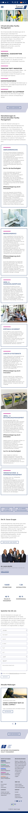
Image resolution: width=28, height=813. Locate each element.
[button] (2, 7)
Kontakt (16, 792)
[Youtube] (3, 2)
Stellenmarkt (4, 795)
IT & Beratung (18, 771)
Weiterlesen (8, 711)
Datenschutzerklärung (14, 673)
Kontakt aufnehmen (14, 107)
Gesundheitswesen (19, 768)
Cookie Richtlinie (18, 797)
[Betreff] (14, 661)
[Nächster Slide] (15, 724)
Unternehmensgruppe (20, 787)
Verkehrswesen (18, 770)
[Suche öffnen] (12, 2)
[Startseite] (21, 7)
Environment (4, 784)
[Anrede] (14, 631)
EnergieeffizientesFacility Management (5, 766)
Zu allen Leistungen (6, 509)
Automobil (17, 774)
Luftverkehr (17, 773)
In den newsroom (14, 734)
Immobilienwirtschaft (19, 767)
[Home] (17, 2)
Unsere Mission (18, 784)
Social (2, 785)
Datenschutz (18, 796)
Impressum (17, 794)
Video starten (5, 571)
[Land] (14, 657)
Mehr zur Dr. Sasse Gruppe (10, 542)
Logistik (16, 776)
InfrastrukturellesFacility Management (5, 774)
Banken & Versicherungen (20, 763)
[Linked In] (5, 2)
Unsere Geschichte (19, 785)
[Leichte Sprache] (15, 2)
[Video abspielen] (14, 555)
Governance (3, 787)
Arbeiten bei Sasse (5, 792)
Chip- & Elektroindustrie (20, 765)
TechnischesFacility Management (5, 770)
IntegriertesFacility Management (5, 762)
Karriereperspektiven (5, 793)
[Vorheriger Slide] (13, 724)
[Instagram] (7, 2)
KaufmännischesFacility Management (5, 778)
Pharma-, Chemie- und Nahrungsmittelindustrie (20, 761)
